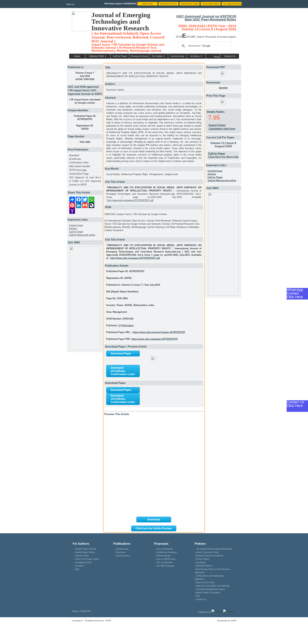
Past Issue (120, 552)
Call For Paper (120, 56)
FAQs (216, 56)
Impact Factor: (216, 111)
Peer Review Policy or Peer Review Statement (212, 571)
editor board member (79, 166)
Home (77, 56)
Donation (79, 566)
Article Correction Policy (207, 552)
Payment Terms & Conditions (210, 555)
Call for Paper (76, 231)
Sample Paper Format (85, 549)
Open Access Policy (205, 582)
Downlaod (153, 519)
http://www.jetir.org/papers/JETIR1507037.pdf (130, 200)
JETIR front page (78, 170)
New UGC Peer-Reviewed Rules (210, 19)
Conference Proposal (166, 552)
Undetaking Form (83, 562)
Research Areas (139, 56)
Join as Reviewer (164, 549)
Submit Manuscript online (82, 235)
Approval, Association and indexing (213, 586)
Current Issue (177, 56)
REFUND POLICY (204, 566)
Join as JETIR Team (165, 559)
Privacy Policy (202, 559)
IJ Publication (126, 325)
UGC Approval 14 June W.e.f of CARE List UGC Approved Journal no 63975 (85, 181)
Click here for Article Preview (154, 528)
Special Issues (122, 555)
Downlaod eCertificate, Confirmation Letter (79, 159)
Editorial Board (163, 555)
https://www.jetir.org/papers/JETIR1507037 (154, 339)
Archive (73, 228)
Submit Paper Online (85, 552)
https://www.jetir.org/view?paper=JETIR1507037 (159, 332)
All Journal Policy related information (214, 549)
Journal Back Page (79, 173)
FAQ (77, 569)
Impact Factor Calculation (208, 592)
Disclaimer (201, 562)
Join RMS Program (165, 566)
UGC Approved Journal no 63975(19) (206, 16)
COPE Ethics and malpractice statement (209, 577)
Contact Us (229, 56)
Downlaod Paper (121, 353)
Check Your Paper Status (87, 559)
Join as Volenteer (164, 562)
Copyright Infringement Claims (210, 589)
